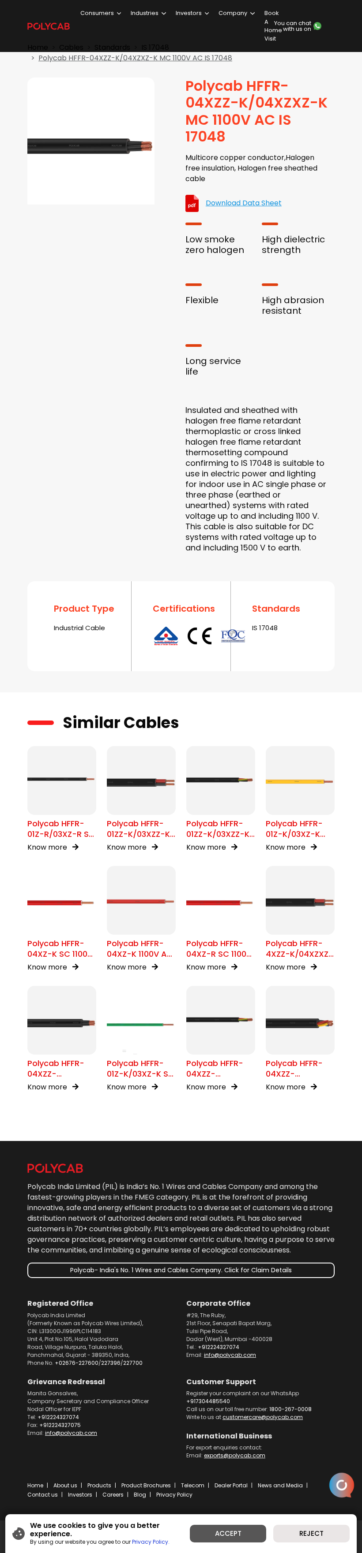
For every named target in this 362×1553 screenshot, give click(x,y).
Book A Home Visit (273, 25)
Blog (140, 1494)
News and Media (280, 1485)
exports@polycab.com (234, 1455)
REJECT (311, 1533)
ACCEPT (228, 1533)
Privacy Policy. (151, 1542)
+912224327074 (218, 1347)
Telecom (192, 1485)
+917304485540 (208, 1401)
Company (233, 13)
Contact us (42, 1494)
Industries (144, 13)
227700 (133, 1363)
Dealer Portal (231, 1485)
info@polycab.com (230, 1355)
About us (65, 1485)
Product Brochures (146, 1485)
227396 (111, 1363)
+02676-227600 (76, 1363)
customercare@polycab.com (262, 1417)
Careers (113, 1494)
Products (99, 1485)
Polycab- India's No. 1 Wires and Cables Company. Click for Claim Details (181, 1270)
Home (35, 1485)
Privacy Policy (174, 1494)
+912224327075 (60, 1425)
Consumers (97, 13)
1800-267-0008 (290, 1409)
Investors (189, 13)
